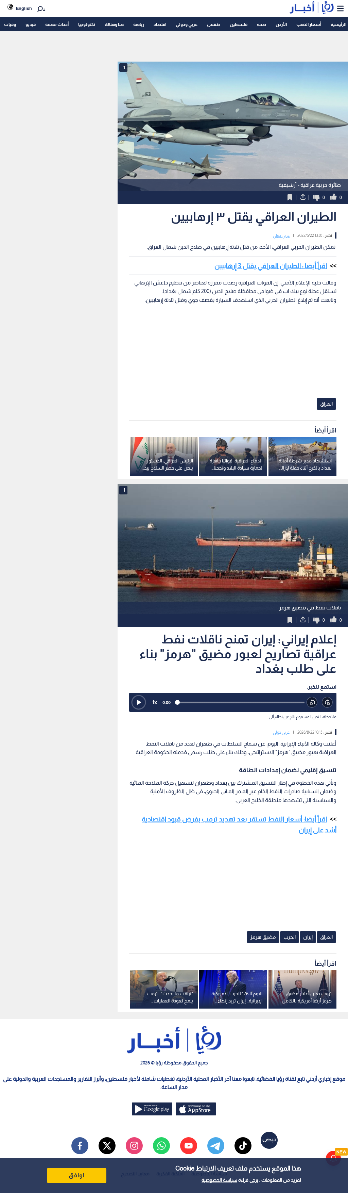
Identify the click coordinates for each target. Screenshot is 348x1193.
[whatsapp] (161, 1145)
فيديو (30, 24)
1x (154, 702)
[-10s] (312, 702)
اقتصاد (160, 24)
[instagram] (134, 1145)
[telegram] (215, 1145)
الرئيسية (338, 24)
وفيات (10, 24)
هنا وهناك (114, 24)
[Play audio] (138, 702)
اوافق (76, 1175)
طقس (213, 24)
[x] (107, 1145)
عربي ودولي (186, 24)
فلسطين (238, 24)
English (24, 8)
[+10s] (327, 702)
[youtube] (188, 1145)
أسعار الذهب (308, 24)
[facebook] (79, 1145)
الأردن (281, 24)
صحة (261, 24)
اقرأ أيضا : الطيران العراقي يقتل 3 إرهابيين (270, 265)
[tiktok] (242, 1145)
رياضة (138, 24)
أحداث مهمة (57, 24)
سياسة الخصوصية (219, 1180)
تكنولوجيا (86, 24)
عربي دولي (281, 235)
